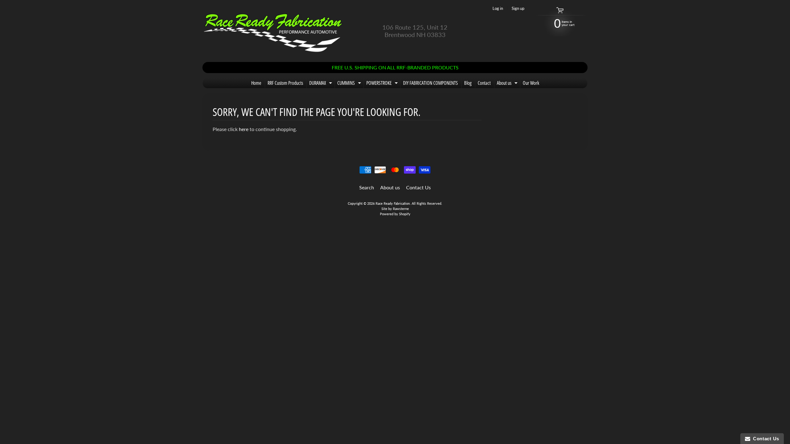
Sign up (518, 8)
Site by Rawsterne (395, 209)
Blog (468, 83)
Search (366, 187)
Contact (484, 83)
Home (256, 83)
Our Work (531, 83)
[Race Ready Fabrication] (273, 31)
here (243, 129)
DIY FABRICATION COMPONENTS (430, 83)
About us (508, 84)
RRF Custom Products (285, 83)
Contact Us (418, 187)
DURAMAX (321, 84)
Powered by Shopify (395, 214)
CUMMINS (350, 84)
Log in (498, 8)
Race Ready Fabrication (393, 203)
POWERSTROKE (382, 84)
